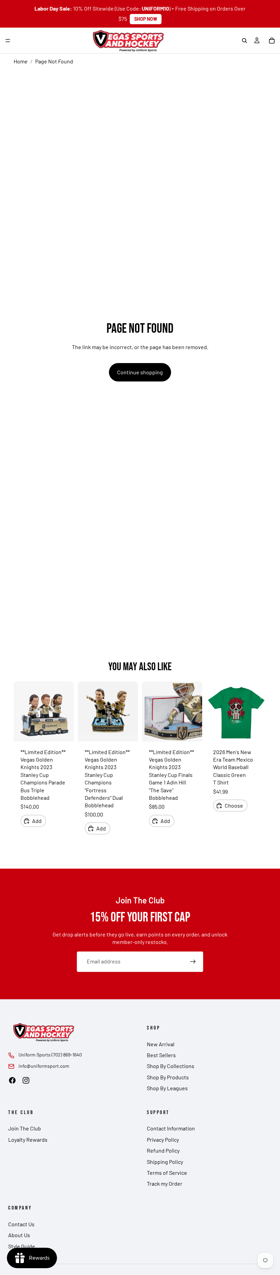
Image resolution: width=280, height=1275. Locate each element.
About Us (19, 1235)
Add (37, 820)
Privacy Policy (163, 1139)
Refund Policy (163, 1150)
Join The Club (24, 1128)
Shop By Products (168, 1077)
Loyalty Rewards (27, 1139)
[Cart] (271, 40)
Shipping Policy (165, 1161)
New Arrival (160, 1044)
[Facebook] (12, 1080)
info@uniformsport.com (43, 1066)
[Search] (244, 40)
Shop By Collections (170, 1066)
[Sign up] (193, 962)
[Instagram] (26, 1080)
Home (21, 61)
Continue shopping (140, 372)
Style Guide (21, 1246)
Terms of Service (167, 1172)
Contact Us (21, 1224)
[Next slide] (66, 711)
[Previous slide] (21, 711)
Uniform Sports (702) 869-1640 (50, 1055)
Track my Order (164, 1183)
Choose (234, 805)
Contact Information (171, 1128)
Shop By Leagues (167, 1088)
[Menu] (8, 40)
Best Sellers (161, 1055)
